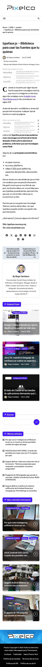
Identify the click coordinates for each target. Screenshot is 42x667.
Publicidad (17, 654)
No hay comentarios (10, 61)
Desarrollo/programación (12, 39)
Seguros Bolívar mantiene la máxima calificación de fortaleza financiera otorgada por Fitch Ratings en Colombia (21, 488)
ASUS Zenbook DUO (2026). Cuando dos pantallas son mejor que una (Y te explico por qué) (21, 453)
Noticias (24, 349)
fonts (21, 64)
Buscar (10, 414)
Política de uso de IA (28, 663)
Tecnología (25, 508)
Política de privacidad (12, 659)
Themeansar (32, 650)
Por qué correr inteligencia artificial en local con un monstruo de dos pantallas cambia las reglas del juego (20, 442)
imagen (32, 64)
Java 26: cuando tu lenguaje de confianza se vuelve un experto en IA (20, 360)
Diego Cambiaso (22, 276)
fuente (26, 64)
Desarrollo (8, 64)
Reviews (24, 538)
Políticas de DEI (12, 663)
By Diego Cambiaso (13, 57)
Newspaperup (19, 650)
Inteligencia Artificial (19, 313)
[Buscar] (36, 422)
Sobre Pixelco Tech (31, 654)
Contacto (7, 654)
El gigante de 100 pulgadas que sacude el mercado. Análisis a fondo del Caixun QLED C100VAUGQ (22, 477)
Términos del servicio (30, 659)
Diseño (25, 39)
